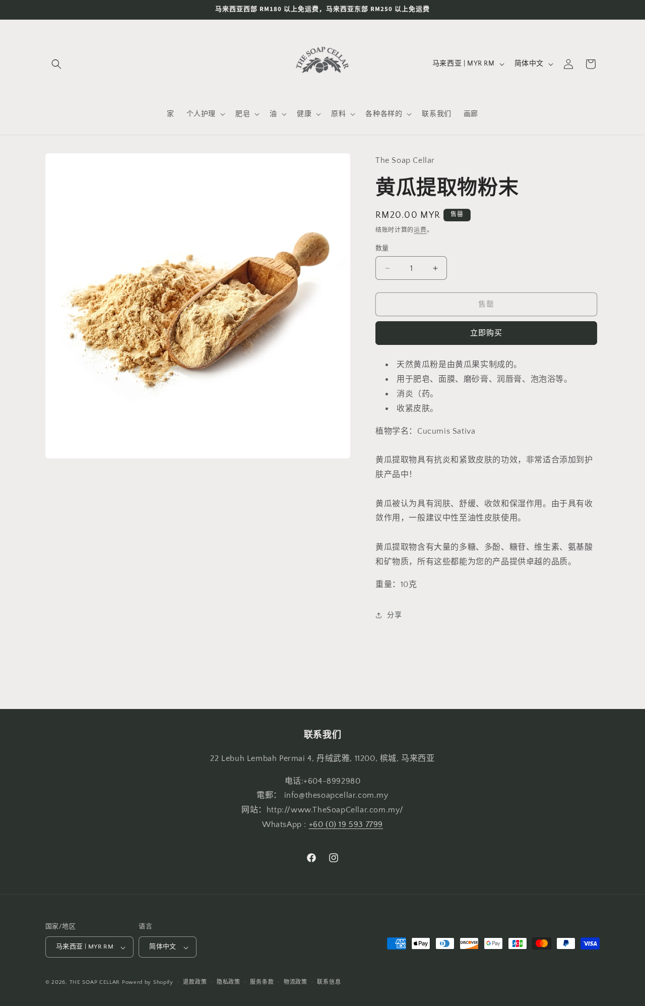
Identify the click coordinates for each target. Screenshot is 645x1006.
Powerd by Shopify (147, 983)
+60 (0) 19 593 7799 (346, 824)
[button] (56, 64)
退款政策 (195, 982)
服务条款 (262, 982)
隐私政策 (228, 982)
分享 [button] (394, 615)
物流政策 (295, 982)
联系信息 (329, 982)
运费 (420, 230)
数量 (382, 248)
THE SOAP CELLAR (95, 983)
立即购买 (486, 333)
